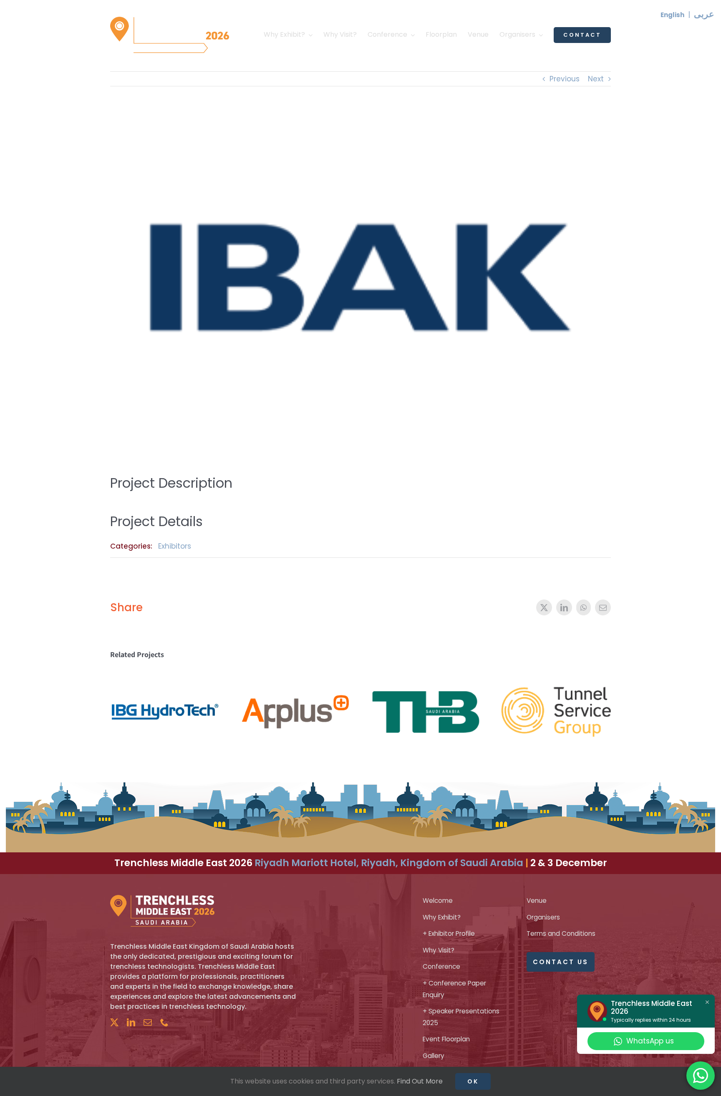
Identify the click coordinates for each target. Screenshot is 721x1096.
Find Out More (420, 1081)
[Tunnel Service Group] (556, 675)
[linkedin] (131, 1022)
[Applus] (295, 675)
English (672, 14)
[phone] (164, 1022)
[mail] (148, 1022)
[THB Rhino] (426, 675)
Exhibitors (174, 546)
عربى (704, 14)
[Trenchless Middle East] (169, 20)
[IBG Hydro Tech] (165, 675)
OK (473, 1081)
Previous (565, 79)
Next (596, 79)
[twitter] (114, 1022)
